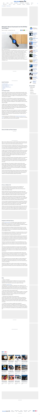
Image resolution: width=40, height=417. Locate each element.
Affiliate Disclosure (20, 411)
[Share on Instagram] (4, 351)
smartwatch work (8, 284)
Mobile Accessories (32, 87)
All (31, 4)
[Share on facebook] (20, 30)
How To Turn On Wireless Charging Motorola (35, 69)
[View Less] (7, 351)
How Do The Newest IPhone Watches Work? (5, 372)
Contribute (30, 410)
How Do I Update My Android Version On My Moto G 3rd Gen (35, 65)
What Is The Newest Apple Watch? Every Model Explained (11, 382)
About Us (12, 410)
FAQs (3, 89)
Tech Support (19, 4)
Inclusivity (21, 410)
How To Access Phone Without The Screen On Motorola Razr (35, 73)
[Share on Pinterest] (23, 30)
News (14, 4)
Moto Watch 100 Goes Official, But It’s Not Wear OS (11, 372)
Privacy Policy (12, 411)
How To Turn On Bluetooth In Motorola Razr (35, 82)
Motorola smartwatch (7, 222)
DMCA (29, 411)
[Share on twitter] (22, 30)
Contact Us (25, 411)
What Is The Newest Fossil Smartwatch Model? (18, 372)
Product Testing (25, 410)
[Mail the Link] (26, 30)
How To (10, 4)
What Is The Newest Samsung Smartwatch (18, 362)
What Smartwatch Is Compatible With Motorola (4, 362)
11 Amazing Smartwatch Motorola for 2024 (35, 38)
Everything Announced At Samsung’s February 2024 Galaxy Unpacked (35, 55)
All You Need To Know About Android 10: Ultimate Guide (35, 42)
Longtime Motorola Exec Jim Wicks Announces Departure (35, 77)
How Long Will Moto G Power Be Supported (24, 372)
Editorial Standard (17, 410)
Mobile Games (31, 90)
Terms (16, 411)
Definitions (28, 4)
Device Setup (4, 4)
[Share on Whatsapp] (24, 30)
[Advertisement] (20, 415)
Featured (23, 4)
